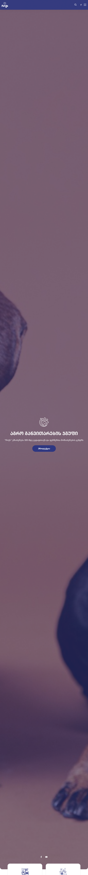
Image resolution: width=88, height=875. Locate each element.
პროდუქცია (44, 448)
